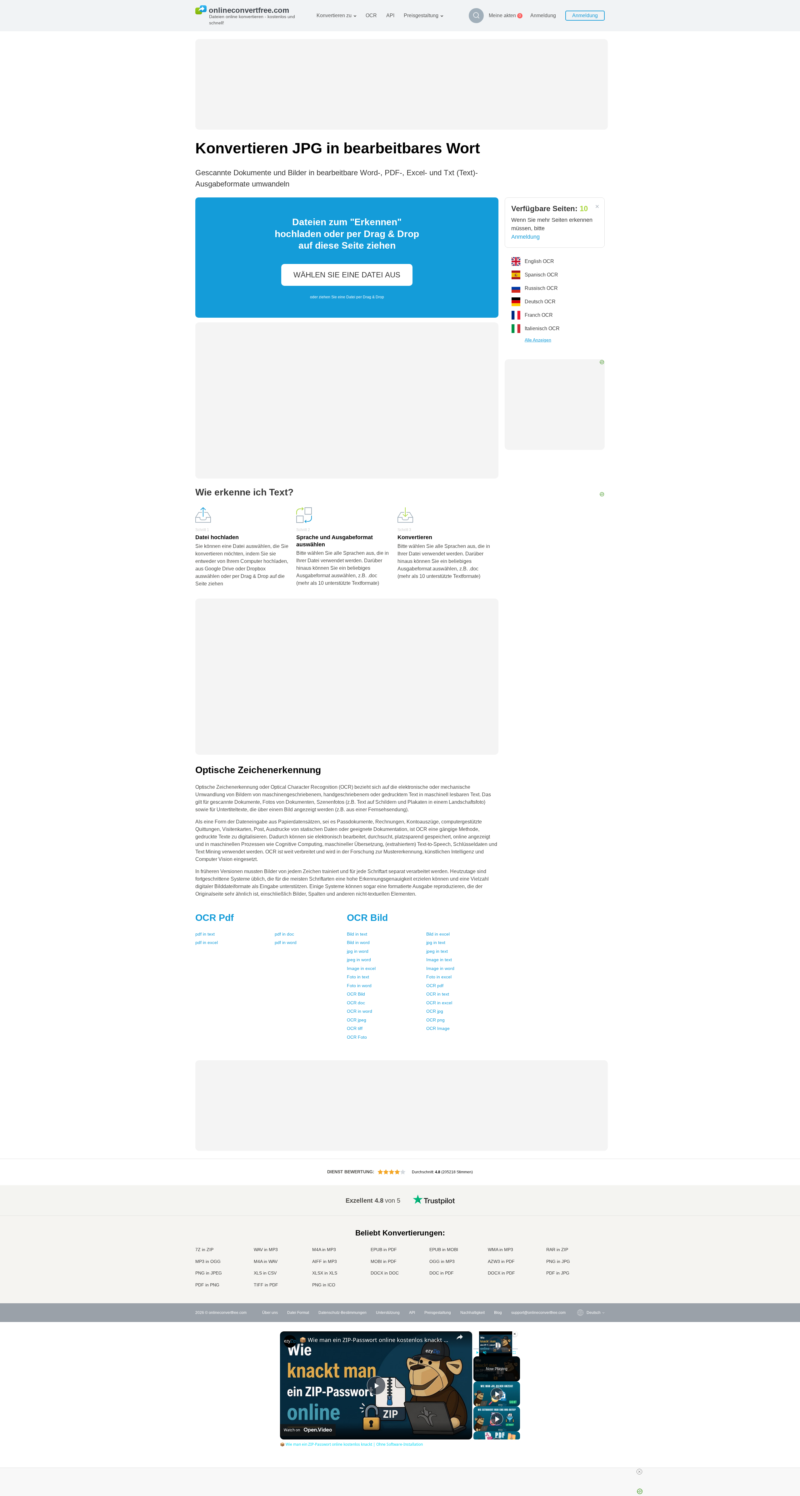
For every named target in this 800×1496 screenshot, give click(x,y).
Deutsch (581, 1223)
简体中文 (581, 1273)
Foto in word (359, 985)
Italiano (580, 1242)
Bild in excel (438, 934)
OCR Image (438, 1028)
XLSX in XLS (324, 1272)
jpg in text (435, 942)
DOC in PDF (441, 1272)
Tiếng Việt (582, 1248)
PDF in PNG (207, 1284)
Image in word (440, 968)
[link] (290, 1341)
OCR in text (437, 994)
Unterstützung (388, 1312)
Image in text (439, 959)
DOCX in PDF (501, 1272)
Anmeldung (543, 15)
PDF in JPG (557, 1272)
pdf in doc (284, 934)
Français (581, 1230)
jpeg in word (359, 959)
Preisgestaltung (421, 15)
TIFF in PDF (266, 1284)
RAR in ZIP (557, 1249)
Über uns (270, 1312)
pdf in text (205, 934)
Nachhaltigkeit (472, 1312)
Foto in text (358, 976)
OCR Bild (356, 994)
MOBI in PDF (384, 1261)
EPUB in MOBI (443, 1249)
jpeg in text (437, 951)
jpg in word (357, 951)
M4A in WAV (266, 1261)
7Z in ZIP (204, 1249)
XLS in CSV (265, 1272)
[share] (459, 1337)
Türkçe (580, 1267)
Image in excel (361, 968)
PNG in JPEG (208, 1272)
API (390, 15)
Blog (498, 1312)
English (580, 1199)
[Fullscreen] (514, 1352)
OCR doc (356, 1002)
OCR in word (359, 1011)
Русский (581, 1205)
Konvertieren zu (334, 15)
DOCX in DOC (385, 1272)
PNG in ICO (323, 1284)
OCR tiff (354, 1028)
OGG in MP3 (442, 1261)
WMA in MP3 (500, 1249)
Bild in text (357, 934)
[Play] (477, 1352)
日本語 (579, 1236)
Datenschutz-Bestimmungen (342, 1312)
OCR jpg (434, 1011)
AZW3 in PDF (501, 1261)
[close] (639, 1471)
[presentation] (346, 257)
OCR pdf (434, 985)
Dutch (579, 1260)
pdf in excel (206, 942)
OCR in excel (439, 1002)
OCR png (435, 1019)
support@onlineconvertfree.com (538, 1312)
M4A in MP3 (324, 1249)
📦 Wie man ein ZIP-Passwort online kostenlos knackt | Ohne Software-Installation (375, 1340)
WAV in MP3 (266, 1249)
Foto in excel (439, 976)
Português (583, 1254)
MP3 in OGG (208, 1261)
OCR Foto (357, 1037)
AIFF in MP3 (324, 1261)
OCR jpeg (356, 1019)
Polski (579, 1285)
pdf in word (286, 942)
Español (581, 1217)
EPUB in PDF (384, 1249)
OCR (371, 15)
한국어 (579, 1279)
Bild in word (358, 942)
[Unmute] (484, 1352)
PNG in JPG (558, 1261)
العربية (579, 1211)
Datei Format (298, 1312)
